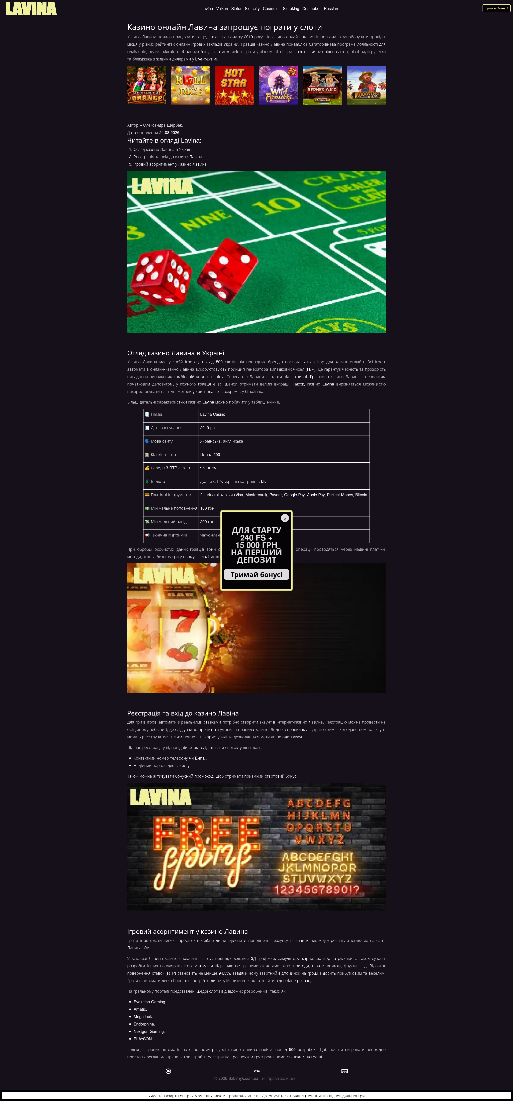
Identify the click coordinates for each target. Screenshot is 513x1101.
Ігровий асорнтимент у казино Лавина (170, 164)
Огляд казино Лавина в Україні (163, 149)
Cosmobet (311, 8)
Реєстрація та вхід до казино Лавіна (168, 156)
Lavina (207, 8)
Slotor (236, 8)
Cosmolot (271, 8)
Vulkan (222, 8)
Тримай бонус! (496, 8)
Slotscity (252, 8)
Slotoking (291, 8)
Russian (331, 8)
